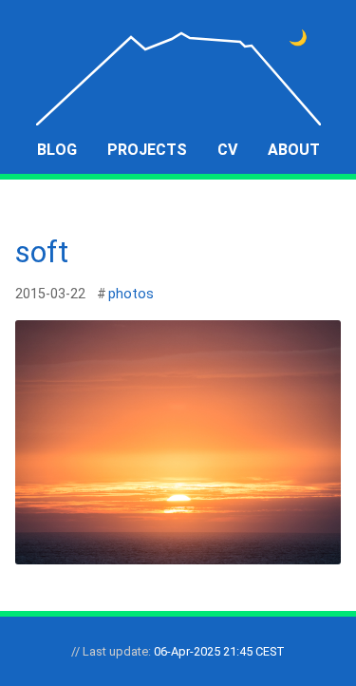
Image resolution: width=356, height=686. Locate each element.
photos (131, 294)
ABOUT (294, 150)
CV (227, 150)
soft (41, 252)
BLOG (57, 150)
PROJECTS (147, 150)
